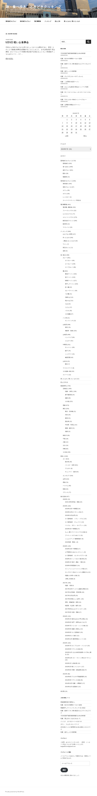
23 (71, 129)
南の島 (67, 461)
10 (76, 122)
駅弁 (64, 173)
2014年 (65, 674)
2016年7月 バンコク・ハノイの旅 (75, 625)
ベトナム (65, 485)
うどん (67, 307)
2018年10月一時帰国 (71, 549)
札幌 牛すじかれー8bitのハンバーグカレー (74, 99)
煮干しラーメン (69, 284)
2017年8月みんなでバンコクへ (74, 609)
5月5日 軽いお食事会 (17, 42)
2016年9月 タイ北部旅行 (72, 632)
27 (89, 129)
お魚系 (65, 324)
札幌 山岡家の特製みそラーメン (70, 104)
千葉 (64, 438)
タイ (64, 459)
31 (76, 132)
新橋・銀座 (68, 428)
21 (62, 129)
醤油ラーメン (69, 274)
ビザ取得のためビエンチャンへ (74, 552)
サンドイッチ (69, 320)
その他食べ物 (67, 371)
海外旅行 (65, 183)
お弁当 (65, 361)
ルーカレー (68, 264)
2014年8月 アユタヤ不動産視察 (74, 676)
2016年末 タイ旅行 (70, 635)
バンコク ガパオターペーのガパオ (71, 721)
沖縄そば (67, 297)
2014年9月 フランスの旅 (72, 680)
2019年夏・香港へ (70, 542)
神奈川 (65, 435)
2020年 (65, 499)
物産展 (65, 177)
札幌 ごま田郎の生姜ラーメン (70, 81)
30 (71, 132)
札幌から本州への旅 (71, 575)
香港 (64, 482)
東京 (64, 408)
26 (85, 129)
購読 (64, 770)
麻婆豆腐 (67, 357)
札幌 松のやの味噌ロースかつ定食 (71, 58)
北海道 (65, 388)
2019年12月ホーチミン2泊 (73, 512)
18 (81, 126)
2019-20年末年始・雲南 (72, 502)
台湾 (64, 479)
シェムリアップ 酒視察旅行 (73, 539)
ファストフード (67, 368)
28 (62, 132)
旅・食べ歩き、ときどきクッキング (33, 7)
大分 (64, 445)
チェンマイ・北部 (70, 471)
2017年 (65, 583)
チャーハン (68, 347)
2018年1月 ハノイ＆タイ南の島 (74, 559)
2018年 (65, 546)
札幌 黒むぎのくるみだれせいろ (70, 718)
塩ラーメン (68, 277)
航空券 (65, 224)
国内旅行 (65, 163)
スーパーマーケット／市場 (71, 200)
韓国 (64, 489)
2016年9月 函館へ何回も (72, 629)
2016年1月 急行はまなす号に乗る (75, 619)
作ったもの (66, 237)
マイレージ (66, 227)
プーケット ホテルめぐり (72, 535)
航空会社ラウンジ (68, 220)
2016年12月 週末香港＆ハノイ (74, 639)
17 (76, 126)
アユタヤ (67, 468)
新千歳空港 (68, 394)
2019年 (65, 506)
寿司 (66, 327)
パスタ (67, 310)
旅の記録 (63, 496)
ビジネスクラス (67, 214)
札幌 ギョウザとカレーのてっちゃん (72, 76)
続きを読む (9, 58)
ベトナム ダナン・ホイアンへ (74, 525)
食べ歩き (65, 166)
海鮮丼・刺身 (69, 330)
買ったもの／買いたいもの (72, 21)
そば (66, 304)
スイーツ (65, 374)
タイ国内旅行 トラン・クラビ (74, 518)
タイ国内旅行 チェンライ (73, 522)
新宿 (66, 418)
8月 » (85, 136)
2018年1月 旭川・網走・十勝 (74, 562)
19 (85, 126)
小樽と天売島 (69, 579)
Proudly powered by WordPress (14, 791)
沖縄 (64, 448)
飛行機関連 (37, 21)
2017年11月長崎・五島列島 (73, 592)
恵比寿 (67, 421)
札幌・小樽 (68, 391)
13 (89, 122)
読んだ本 (57, 21)
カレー (65, 257)
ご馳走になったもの (69, 241)
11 (80, 122)
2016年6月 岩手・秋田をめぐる (74, 622)
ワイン (65, 244)
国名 (62, 456)
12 (85, 122)
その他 (67, 401)
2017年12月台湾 (70, 595)
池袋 (66, 431)
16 (71, 126)
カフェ (65, 190)
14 (62, 126)
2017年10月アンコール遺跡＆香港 (75, 589)
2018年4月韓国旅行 (71, 565)
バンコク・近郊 (69, 465)
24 (76, 129)
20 (89, 126)
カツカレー (68, 260)
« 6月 (66, 136)
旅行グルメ (66, 170)
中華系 (65, 344)
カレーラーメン (69, 290)
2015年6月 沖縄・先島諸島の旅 (74, 670)
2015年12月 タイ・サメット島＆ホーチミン (78, 658)
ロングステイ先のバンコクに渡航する (76, 572)
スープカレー (69, 267)
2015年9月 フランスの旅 (72, 649)
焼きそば (67, 300)
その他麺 (67, 314)
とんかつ (67, 340)
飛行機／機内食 (67, 207)
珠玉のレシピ (67, 247)
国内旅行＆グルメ (11, 21)
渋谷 (66, 414)
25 (81, 129)
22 (67, 129)
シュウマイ (68, 354)
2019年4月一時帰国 (71, 529)
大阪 (64, 442)
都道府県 (63, 386)
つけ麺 (67, 294)
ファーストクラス (68, 210)
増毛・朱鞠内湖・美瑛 (71, 602)
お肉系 (65, 334)
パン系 (65, 318)
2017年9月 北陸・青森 (72, 612)
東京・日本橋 (69, 411)
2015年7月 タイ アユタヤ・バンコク (76, 645)
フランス (65, 492)
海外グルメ (66, 187)
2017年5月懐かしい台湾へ (73, 599)
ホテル (65, 193)
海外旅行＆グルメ (25, 21)
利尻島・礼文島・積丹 (71, 605)
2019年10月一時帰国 (71, 508)
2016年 (65, 616)
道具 (64, 251)
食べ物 (63, 255)
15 (67, 126)
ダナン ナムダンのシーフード (70, 724)
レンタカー (66, 197)
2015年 (65, 643)
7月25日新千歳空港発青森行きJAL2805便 (73, 53)
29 (67, 132)
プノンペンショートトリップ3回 (74, 569)
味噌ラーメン (69, 280)
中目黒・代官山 (69, 424)
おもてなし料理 (67, 234)
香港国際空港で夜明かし (68, 702)
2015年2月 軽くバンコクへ (73, 666)
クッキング (48, 21)
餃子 (66, 350)
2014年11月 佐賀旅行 (71, 686)
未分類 (63, 691)
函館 (66, 398)
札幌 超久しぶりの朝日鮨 (68, 71)
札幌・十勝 (68, 585)
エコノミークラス (68, 217)
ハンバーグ (68, 337)
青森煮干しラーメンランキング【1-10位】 (73, 708)
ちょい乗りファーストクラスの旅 (75, 532)
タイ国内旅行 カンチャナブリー (75, 555)
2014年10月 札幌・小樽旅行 (73, 683)
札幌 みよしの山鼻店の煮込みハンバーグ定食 (74, 87)
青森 (64, 405)
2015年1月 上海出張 (71, 663)
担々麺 (67, 287)
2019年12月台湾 (70, 515)
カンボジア (66, 475)
